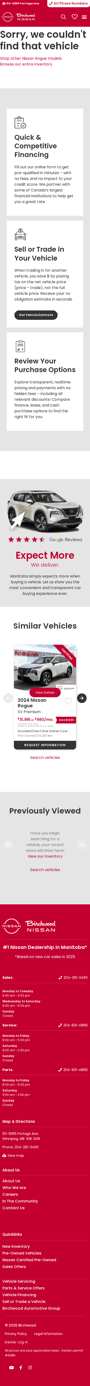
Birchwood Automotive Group (31, 1308)
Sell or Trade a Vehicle (23, 1301)
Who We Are (14, 1187)
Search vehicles (45, 757)
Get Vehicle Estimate (36, 315)
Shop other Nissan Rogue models (31, 58)
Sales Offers (14, 1266)
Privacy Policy (16, 1334)
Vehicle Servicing (18, 1281)
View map (15, 1155)
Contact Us (13, 1208)
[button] (84, 17)
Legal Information (48, 1334)
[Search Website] (63, 16)
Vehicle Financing (19, 1295)
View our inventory (45, 856)
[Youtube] (11, 1367)
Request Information (45, 745)
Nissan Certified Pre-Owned (29, 1260)
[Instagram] (30, 1367)
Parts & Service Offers (23, 1288)
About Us (11, 1170)
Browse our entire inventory (26, 64)
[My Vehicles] (74, 16)
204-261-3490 (76, 977)
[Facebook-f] (21, 1367)
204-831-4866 (75, 1025)
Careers (10, 1194)
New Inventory (16, 1246)
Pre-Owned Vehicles (22, 1253)
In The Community (20, 1201)
